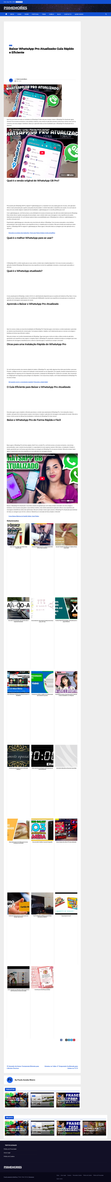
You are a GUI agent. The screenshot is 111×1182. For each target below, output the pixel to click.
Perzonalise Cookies (77, 1175)
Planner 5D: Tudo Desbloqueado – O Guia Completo (40, 1100)
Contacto (67, 14)
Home (58, 1175)
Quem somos (79, 14)
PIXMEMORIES (15, 8)
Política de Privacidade (10, 1149)
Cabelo (51, 14)
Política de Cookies (9, 1156)
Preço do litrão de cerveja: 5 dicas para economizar (15, 1100)
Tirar (44, 14)
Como (19, 14)
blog (11, 45)
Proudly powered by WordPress (11, 1177)
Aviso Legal (7, 1152)
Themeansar (31, 1177)
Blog (59, 14)
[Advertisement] (42, 32)
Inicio (12, 14)
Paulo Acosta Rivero (21, 79)
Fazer (27, 14)
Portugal (35, 14)
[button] (106, 14)
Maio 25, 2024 (11, 1133)
